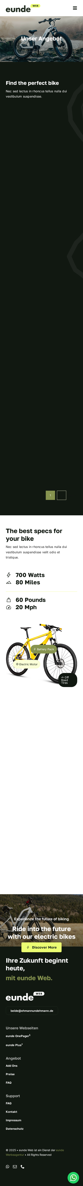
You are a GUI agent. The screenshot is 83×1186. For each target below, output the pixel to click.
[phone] (23, 1167)
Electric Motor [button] (28, 664)
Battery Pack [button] (45, 649)
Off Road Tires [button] (65, 680)
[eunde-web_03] (23, 6)
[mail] (15, 1167)
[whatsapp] (7, 1167)
